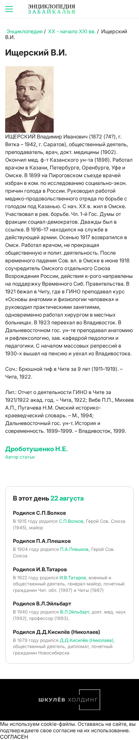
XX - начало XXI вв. (72, 31)
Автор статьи (20, 457)
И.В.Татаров (72, 577)
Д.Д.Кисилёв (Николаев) (86, 640)
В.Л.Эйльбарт (74, 611)
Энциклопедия (24, 31)
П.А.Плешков (74, 549)
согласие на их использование (91, 730)
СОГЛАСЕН (14, 737)
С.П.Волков (71, 521)
